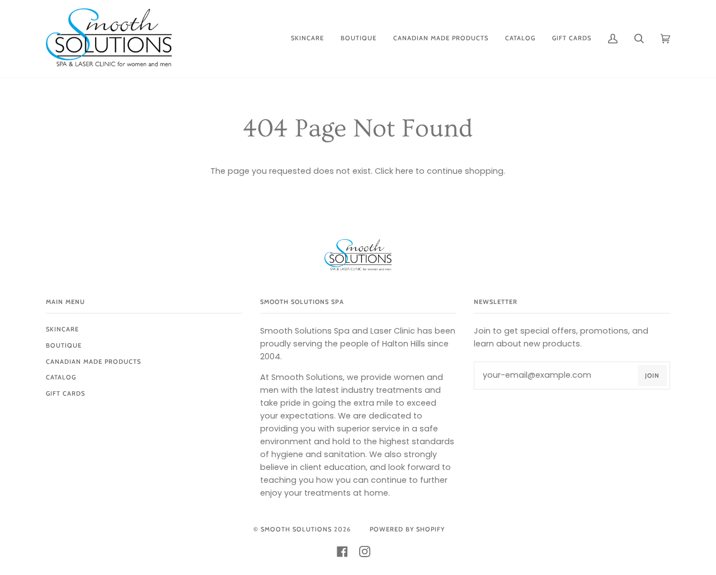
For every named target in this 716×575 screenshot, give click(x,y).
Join (652, 375)
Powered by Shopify (407, 529)
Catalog (61, 377)
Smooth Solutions (296, 529)
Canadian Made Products (93, 361)
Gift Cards (65, 393)
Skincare (62, 329)
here (404, 171)
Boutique (64, 345)
